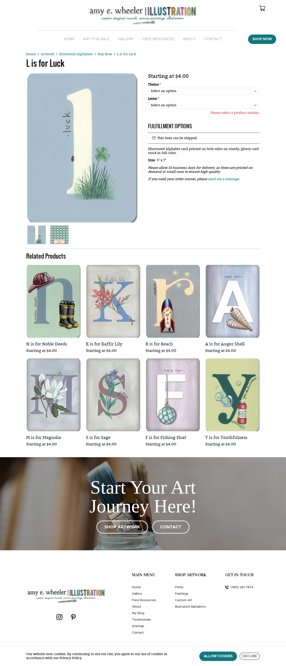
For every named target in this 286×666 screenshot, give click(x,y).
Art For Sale (96, 39)
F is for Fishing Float (166, 437)
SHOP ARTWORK (122, 527)
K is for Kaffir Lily (104, 344)
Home (69, 39)
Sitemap (138, 626)
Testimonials (141, 619)
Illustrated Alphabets (190, 606)
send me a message (223, 179)
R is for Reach (159, 344)
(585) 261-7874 (242, 587)
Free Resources (158, 39)
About (189, 39)
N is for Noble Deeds (46, 344)
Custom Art (183, 600)
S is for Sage (98, 437)
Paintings (181, 593)
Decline (249, 656)
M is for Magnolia (43, 437)
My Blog (138, 613)
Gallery (126, 39)
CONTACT (171, 527)
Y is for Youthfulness (226, 437)
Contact (213, 39)
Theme (154, 85)
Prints (179, 587)
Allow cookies (218, 656)
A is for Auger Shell (225, 344)
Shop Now (262, 39)
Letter (153, 99)
